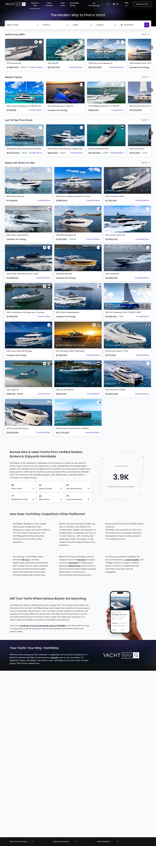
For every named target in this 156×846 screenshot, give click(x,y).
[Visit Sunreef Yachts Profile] (98, 402)
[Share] (34, 57)
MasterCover (74, 566)
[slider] (78, 55)
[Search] (108, 4)
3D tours (26, 560)
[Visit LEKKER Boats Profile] (49, 363)
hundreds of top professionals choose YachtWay (43, 625)
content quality (132, 560)
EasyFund (73, 563)
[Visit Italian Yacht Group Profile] (122, 42)
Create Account (142, 4)
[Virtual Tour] (36, 42)
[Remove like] (40, 57)
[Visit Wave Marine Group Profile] (81, 42)
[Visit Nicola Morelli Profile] (148, 325)
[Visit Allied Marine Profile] (122, 84)
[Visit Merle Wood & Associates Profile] (98, 363)
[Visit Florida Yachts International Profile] (49, 402)
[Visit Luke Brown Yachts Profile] (81, 127)
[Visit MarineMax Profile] (49, 209)
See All (144, 34)
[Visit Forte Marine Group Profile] (49, 286)
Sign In (126, 4)
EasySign (82, 560)
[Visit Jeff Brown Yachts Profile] (98, 325)
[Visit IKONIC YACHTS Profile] (40, 127)
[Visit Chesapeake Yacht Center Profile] (81, 84)
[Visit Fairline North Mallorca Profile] (98, 209)
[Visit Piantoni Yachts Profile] (148, 209)
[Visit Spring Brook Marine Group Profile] (98, 286)
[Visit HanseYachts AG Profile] (98, 247)
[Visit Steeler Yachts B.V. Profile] (49, 247)
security (54, 657)
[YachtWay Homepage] (17, 4)
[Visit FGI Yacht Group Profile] (148, 170)
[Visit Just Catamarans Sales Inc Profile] (40, 84)
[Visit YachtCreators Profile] (49, 170)
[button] (22, 841)
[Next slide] (151, 47)
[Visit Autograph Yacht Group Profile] (122, 127)
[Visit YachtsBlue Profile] (40, 42)
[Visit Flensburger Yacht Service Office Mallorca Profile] (148, 363)
